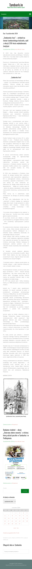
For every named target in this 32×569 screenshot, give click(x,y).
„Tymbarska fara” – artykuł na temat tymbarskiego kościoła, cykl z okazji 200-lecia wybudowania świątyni (15, 41)
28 (8, 523)
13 (5, 518)
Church (7, 565)
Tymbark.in (16, 4)
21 (8, 521)
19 (27, 518)
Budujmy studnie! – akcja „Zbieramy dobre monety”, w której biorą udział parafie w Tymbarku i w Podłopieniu (16, 434)
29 (12, 523)
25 (23, 521)
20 (5, 521)
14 (8, 518)
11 (23, 515)
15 (12, 518)
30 (16, 523)
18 (23, 518)
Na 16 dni (16, 533)
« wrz (14, 528)
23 (16, 521)
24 (19, 521)
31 (19, 523)
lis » (18, 528)
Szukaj (4, 488)
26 (27, 521)
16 (16, 518)
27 (5, 523)
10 (19, 515)
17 (19, 518)
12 (27, 515)
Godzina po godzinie (8, 533)
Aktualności (15, 424)
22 (12, 521)
